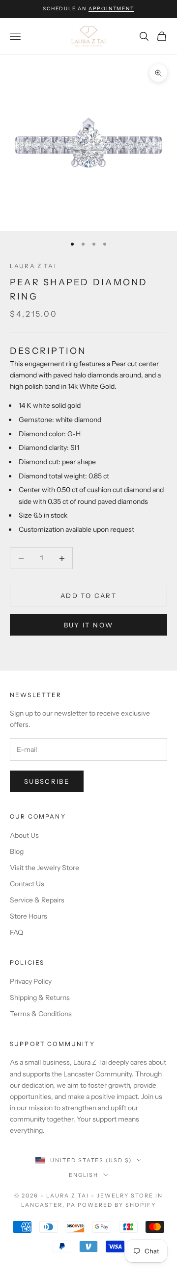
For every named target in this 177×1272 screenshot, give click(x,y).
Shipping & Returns (40, 997)
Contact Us (27, 883)
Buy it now (88, 625)
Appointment (111, 8)
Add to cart (88, 595)
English (84, 1175)
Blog (17, 851)
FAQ (16, 932)
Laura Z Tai (33, 266)
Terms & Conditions (41, 1013)
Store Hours (28, 916)
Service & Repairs (37, 900)
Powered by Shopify (117, 1204)
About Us (24, 835)
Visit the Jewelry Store (44, 867)
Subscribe (46, 781)
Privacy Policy (31, 981)
